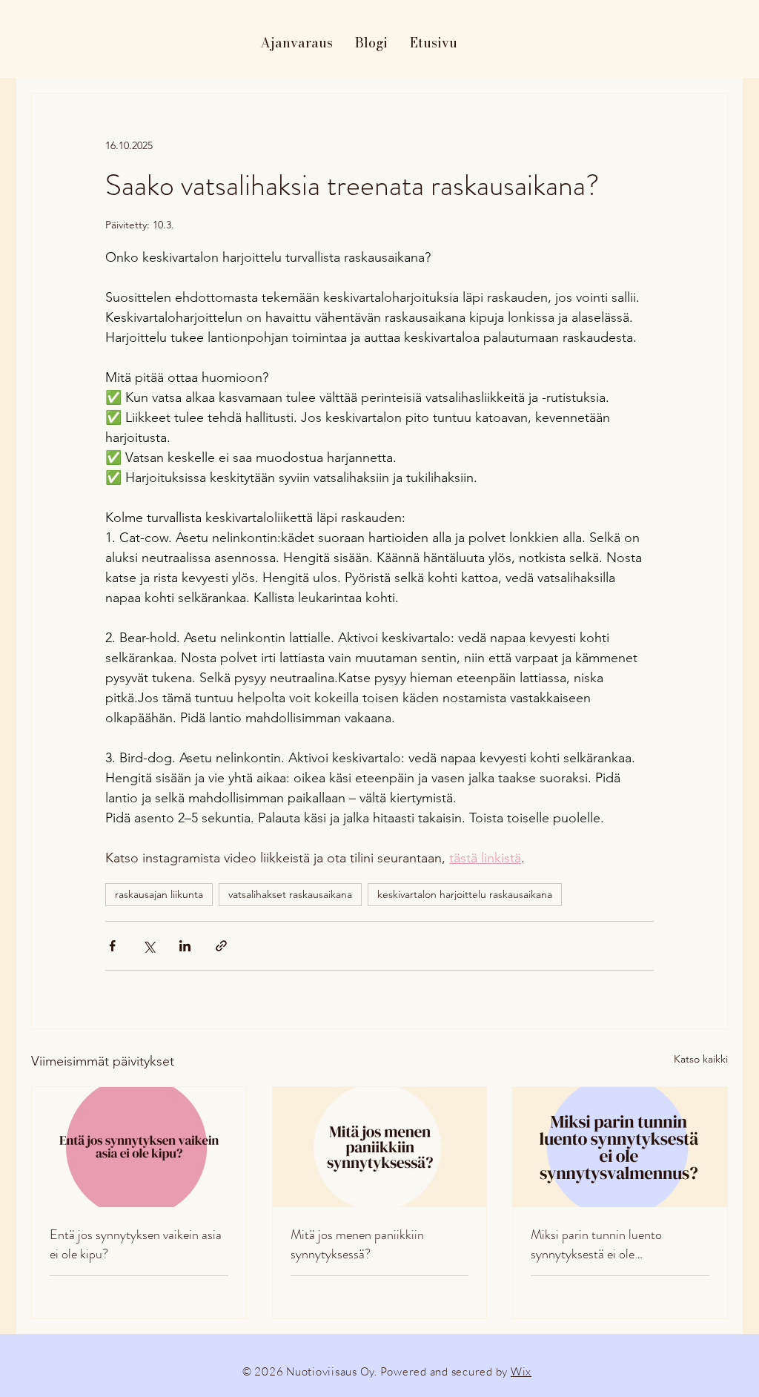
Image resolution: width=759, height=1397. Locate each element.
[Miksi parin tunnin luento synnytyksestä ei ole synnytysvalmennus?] (620, 1147)
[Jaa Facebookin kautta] (112, 946)
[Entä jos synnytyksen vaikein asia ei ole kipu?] (139, 1147)
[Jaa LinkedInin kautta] (185, 946)
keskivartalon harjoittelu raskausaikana (464, 894)
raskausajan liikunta (159, 894)
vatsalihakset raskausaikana (290, 894)
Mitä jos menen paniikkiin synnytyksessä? (357, 1244)
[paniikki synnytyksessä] (380, 1147)
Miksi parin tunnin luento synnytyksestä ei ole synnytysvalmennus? (596, 1244)
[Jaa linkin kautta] (221, 946)
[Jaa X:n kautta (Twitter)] (149, 946)
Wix (521, 1371)
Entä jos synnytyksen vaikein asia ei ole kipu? (136, 1244)
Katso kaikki (701, 1059)
